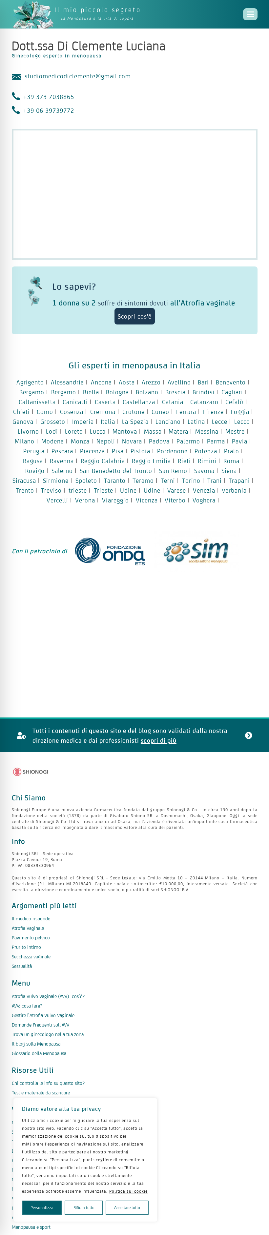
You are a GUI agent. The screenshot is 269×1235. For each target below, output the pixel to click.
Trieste (103, 490)
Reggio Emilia (151, 460)
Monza (80, 441)
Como (45, 411)
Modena (52, 441)
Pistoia (140, 451)
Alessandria (67, 382)
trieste (78, 490)
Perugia (34, 451)
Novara (132, 441)
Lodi (52, 431)
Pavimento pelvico (31, 937)
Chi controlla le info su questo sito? (48, 1083)
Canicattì (75, 401)
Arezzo (151, 382)
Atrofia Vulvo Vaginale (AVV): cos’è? (48, 996)
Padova (159, 441)
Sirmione (56, 480)
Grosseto (52, 421)
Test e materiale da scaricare (41, 1092)
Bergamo (31, 392)
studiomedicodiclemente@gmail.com (78, 76)
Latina (196, 421)
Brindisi (204, 392)
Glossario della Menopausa (39, 1053)
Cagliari (232, 392)
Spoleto (86, 480)
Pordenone (172, 451)
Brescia (175, 392)
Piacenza (92, 451)
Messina (206, 431)
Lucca (98, 431)
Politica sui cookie (128, 1191)
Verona (85, 500)
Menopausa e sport (31, 1227)
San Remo (173, 470)
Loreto (74, 431)
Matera (178, 431)
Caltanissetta (37, 401)
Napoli (105, 441)
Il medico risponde (31, 918)
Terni (168, 480)
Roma (231, 460)
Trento (25, 490)
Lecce (219, 421)
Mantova (125, 431)
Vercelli (57, 500)
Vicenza (147, 500)
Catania (172, 401)
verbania (234, 490)
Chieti (21, 411)
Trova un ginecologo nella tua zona (48, 1034)
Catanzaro (204, 401)
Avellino (179, 382)
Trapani (239, 480)
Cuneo (160, 411)
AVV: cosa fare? (27, 1006)
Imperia (83, 421)
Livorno (28, 431)
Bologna (117, 392)
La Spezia (135, 421)
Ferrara (186, 411)
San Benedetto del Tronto (116, 470)
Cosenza (71, 411)
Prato (231, 451)
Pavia (239, 441)
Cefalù (234, 401)
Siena (229, 470)
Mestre (235, 431)
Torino (191, 480)
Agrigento (30, 382)
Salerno (62, 470)
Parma (216, 441)
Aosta (127, 382)
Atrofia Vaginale (28, 928)
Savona (204, 470)
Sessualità (22, 966)
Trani (214, 480)
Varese (176, 490)
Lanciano (168, 421)
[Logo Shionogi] (31, 772)
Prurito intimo (26, 947)
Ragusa (33, 460)
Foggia (240, 411)
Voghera (204, 500)
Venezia (204, 490)
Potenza (206, 451)
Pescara (62, 451)
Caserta (105, 401)
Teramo (143, 480)
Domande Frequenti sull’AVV (40, 1025)
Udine (128, 490)
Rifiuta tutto (83, 1207)
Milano (24, 441)
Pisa (118, 451)
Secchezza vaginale (31, 956)
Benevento (231, 382)
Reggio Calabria (103, 460)
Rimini (207, 460)
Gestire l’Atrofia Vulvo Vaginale (43, 1015)
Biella (91, 392)
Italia (108, 421)
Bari (203, 382)
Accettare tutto (127, 1207)
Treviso (51, 490)
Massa (153, 431)
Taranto (115, 480)
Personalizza (42, 1207)
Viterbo (175, 500)
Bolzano (147, 392)
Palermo (188, 441)
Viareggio (115, 500)
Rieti (184, 460)
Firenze (213, 411)
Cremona (102, 411)
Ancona (101, 382)
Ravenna (62, 460)
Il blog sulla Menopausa (36, 1044)
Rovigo (35, 470)
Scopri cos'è (135, 316)
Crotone (133, 411)
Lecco (242, 421)
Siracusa (24, 480)
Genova (22, 421)
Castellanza (139, 401)
